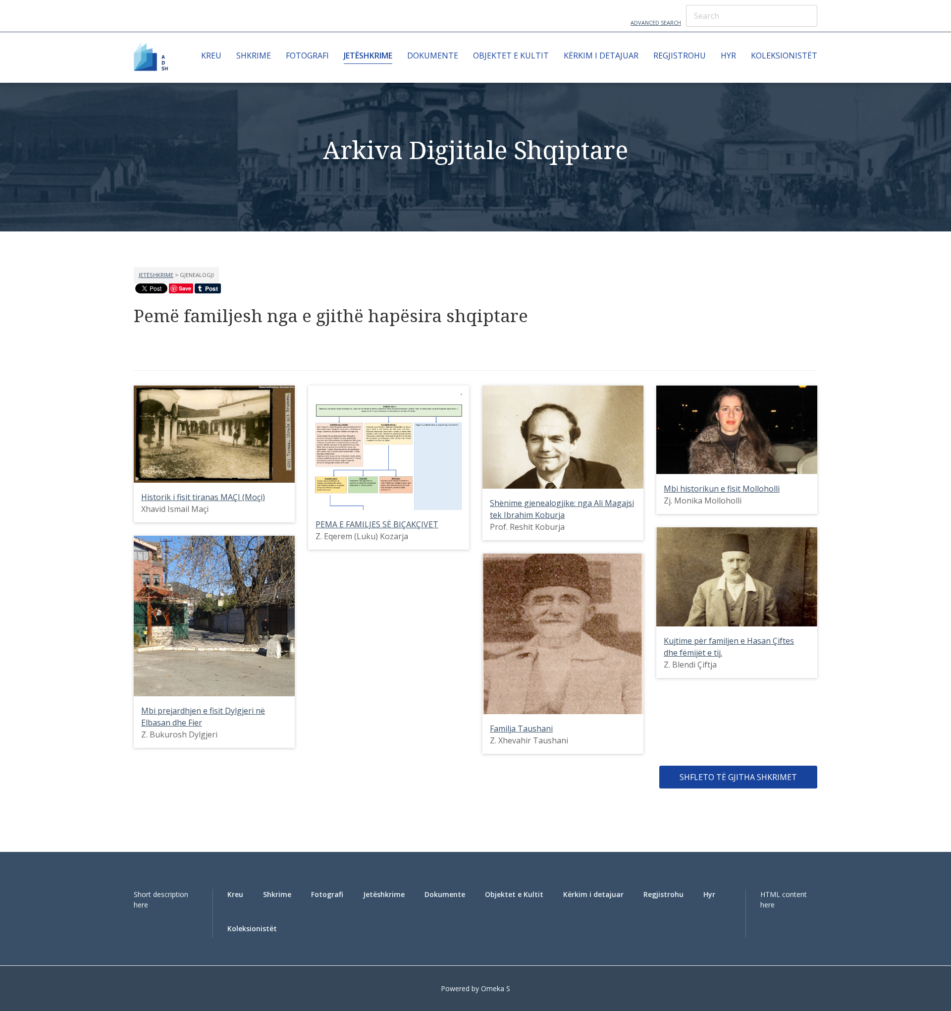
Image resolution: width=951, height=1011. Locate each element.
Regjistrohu (679, 55)
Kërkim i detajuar (601, 55)
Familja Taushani (521, 728)
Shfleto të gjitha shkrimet (738, 777)
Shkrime (253, 55)
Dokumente (432, 55)
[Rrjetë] (139, 348)
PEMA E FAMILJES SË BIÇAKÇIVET (377, 524)
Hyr (728, 55)
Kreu (211, 55)
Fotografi (307, 55)
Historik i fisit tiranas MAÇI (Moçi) (203, 497)
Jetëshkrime (368, 55)
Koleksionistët (784, 55)
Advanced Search (656, 22)
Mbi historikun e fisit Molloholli (722, 488)
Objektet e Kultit (511, 55)
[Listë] (159, 348)
